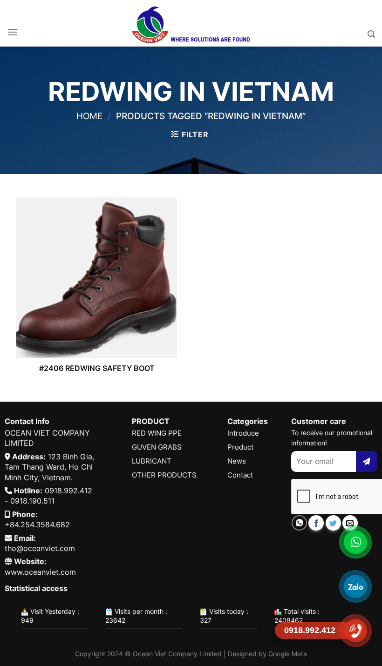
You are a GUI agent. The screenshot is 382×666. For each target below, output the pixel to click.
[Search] (371, 34)
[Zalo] (355, 586)
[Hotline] (355, 630)
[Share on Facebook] (316, 523)
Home (89, 115)
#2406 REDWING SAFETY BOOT (97, 368)
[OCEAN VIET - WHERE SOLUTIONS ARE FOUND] (191, 23)
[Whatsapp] (355, 542)
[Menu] (12, 31)
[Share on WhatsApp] (299, 523)
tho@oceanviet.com (40, 548)
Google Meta (287, 654)
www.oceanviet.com (40, 572)
